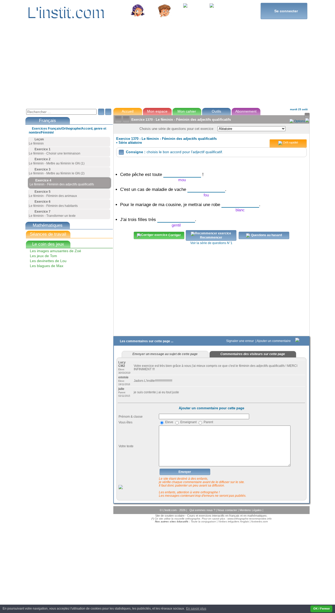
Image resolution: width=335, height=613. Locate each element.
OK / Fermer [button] (321, 608)
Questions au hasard (266, 235)
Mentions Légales (251, 510)
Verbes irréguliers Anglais (233, 521)
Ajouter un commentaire (274, 341)
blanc (240, 210)
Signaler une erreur (240, 341)
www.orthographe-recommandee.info (249, 518)
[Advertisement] (167, 66)
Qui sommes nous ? (202, 510)
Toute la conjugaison (203, 521)
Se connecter (284, 10)
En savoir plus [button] (196, 608)
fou (206, 195)
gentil (176, 225)
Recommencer (211, 237)
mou (182, 180)
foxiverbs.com (259, 521)
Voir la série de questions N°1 (211, 243)
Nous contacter (227, 510)
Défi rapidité (290, 142)
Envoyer (184, 472)
